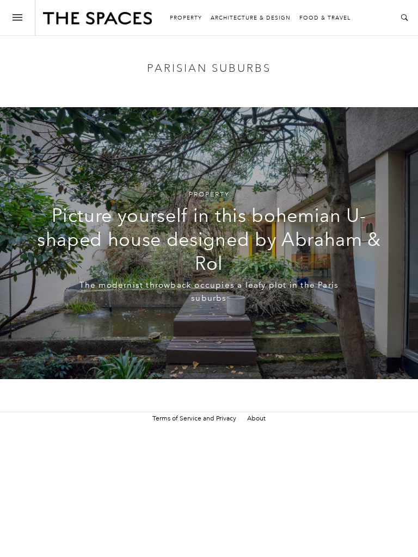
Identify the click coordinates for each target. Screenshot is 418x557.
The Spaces (97, 20)
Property (186, 18)
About (256, 418)
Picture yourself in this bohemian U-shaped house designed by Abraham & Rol (209, 240)
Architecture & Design (251, 18)
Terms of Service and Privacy (194, 418)
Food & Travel (325, 18)
